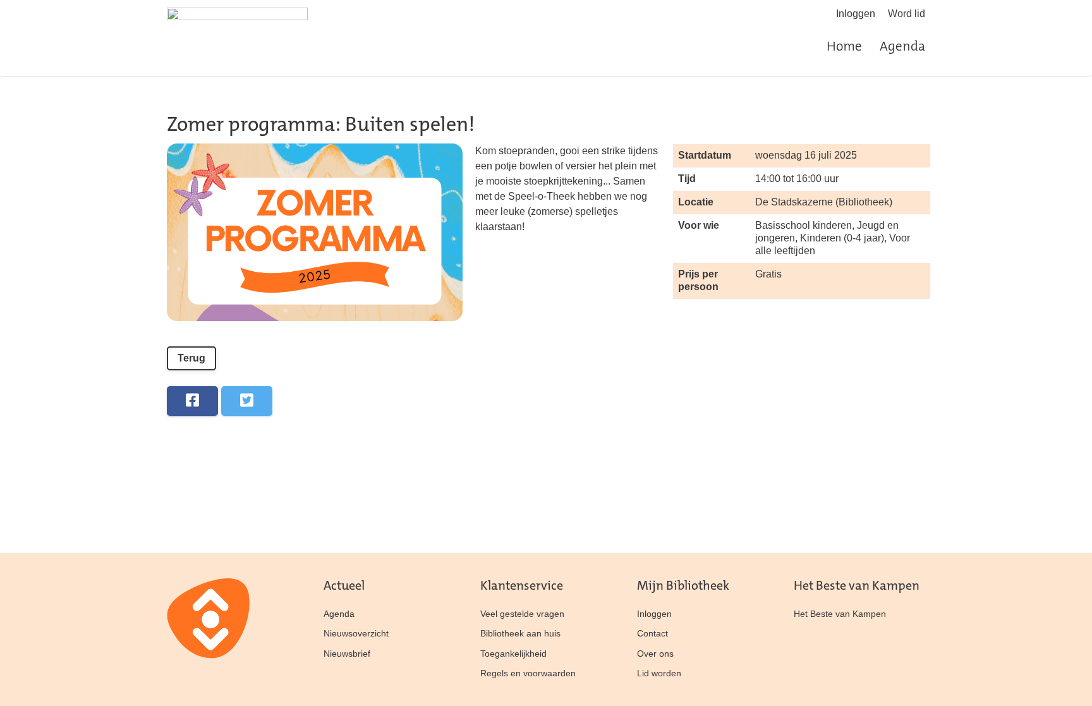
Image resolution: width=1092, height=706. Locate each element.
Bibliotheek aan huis (520, 633)
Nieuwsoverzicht (356, 633)
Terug (191, 358)
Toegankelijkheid (513, 653)
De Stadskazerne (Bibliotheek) (823, 202)
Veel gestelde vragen (522, 614)
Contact (652, 633)
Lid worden (659, 673)
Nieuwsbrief (347, 653)
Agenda (902, 47)
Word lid (906, 13)
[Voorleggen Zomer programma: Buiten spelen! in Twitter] (246, 401)
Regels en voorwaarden (528, 673)
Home (844, 47)
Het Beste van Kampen (840, 614)
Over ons (655, 653)
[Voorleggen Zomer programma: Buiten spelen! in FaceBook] (192, 401)
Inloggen (855, 13)
